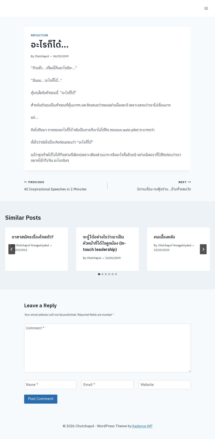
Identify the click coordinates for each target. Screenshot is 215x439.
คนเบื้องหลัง (164, 237)
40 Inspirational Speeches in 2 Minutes (55, 186)
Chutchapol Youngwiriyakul (32, 245)
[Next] (203, 249)
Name (32, 385)
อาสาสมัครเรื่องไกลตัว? (33, 237)
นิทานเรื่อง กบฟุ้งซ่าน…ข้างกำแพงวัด (164, 186)
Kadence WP (142, 426)
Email (89, 385)
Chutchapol (42, 56)
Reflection (39, 35)
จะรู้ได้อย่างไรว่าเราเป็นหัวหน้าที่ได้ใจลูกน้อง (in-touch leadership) (104, 243)
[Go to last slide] (11, 249)
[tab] (99, 274)
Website (147, 385)
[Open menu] (206, 8)
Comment (35, 328)
